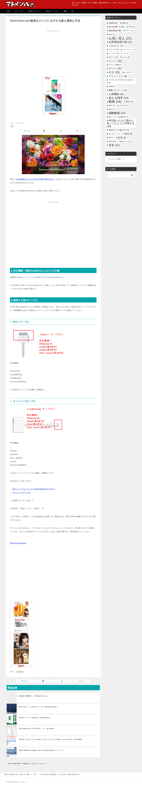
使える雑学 (118, 97)
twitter (112, 34)
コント (115, 60)
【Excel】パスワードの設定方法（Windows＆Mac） (34, 717)
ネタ (114, 72)
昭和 (65, 11)
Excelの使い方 (116, 27)
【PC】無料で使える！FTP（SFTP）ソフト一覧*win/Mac (36, 728)
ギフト (113, 57)
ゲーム (126, 57)
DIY (72, 11)
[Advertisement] (53, 48)
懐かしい (112, 116)
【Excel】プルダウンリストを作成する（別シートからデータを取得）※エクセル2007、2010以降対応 (50, 739)
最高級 (112, 130)
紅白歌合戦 (113, 141)
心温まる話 (124, 105)
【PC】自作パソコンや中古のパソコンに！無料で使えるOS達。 (38, 707)
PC (12, 126)
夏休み (129, 102)
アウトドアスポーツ (129, 49)
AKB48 (113, 23)
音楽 (114, 145)
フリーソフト (19, 11)
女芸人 (112, 105)
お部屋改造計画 (120, 41)
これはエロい (116, 46)
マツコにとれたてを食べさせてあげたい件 (121, 81)
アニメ (111, 53)
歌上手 (124, 130)
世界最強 (112, 86)
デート (115, 68)
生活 (122, 137)
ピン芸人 (127, 72)
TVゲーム (129, 30)
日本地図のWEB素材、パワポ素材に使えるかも (33, 696)
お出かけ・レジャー (52, 11)
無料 (111, 137)
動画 (115, 101)
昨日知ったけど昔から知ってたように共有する (121, 123)
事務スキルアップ (118, 90)
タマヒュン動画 (115, 65)
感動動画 (117, 113)
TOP (8, 11)
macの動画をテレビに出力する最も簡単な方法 (34, 179)
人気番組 (116, 94)
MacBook (20, 672)
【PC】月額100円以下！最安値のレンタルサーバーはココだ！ (27, 763)
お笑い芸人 (120, 38)
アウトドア (113, 49)
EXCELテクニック (34, 11)
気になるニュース (114, 133)
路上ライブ (126, 141)
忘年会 (111, 109)
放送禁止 (124, 117)
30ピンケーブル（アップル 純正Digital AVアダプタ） (34, 489)
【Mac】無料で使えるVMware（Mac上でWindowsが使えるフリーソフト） (41, 750)
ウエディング (123, 53)
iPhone (131, 27)
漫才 (128, 133)
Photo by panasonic (18, 543)
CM (125, 23)
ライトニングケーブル (21, 492)
